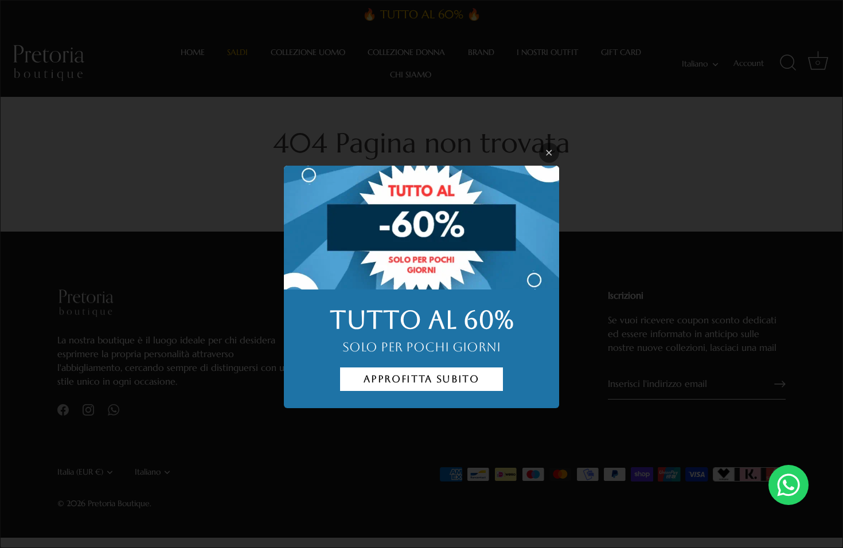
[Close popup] (549, 153)
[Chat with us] (788, 485)
